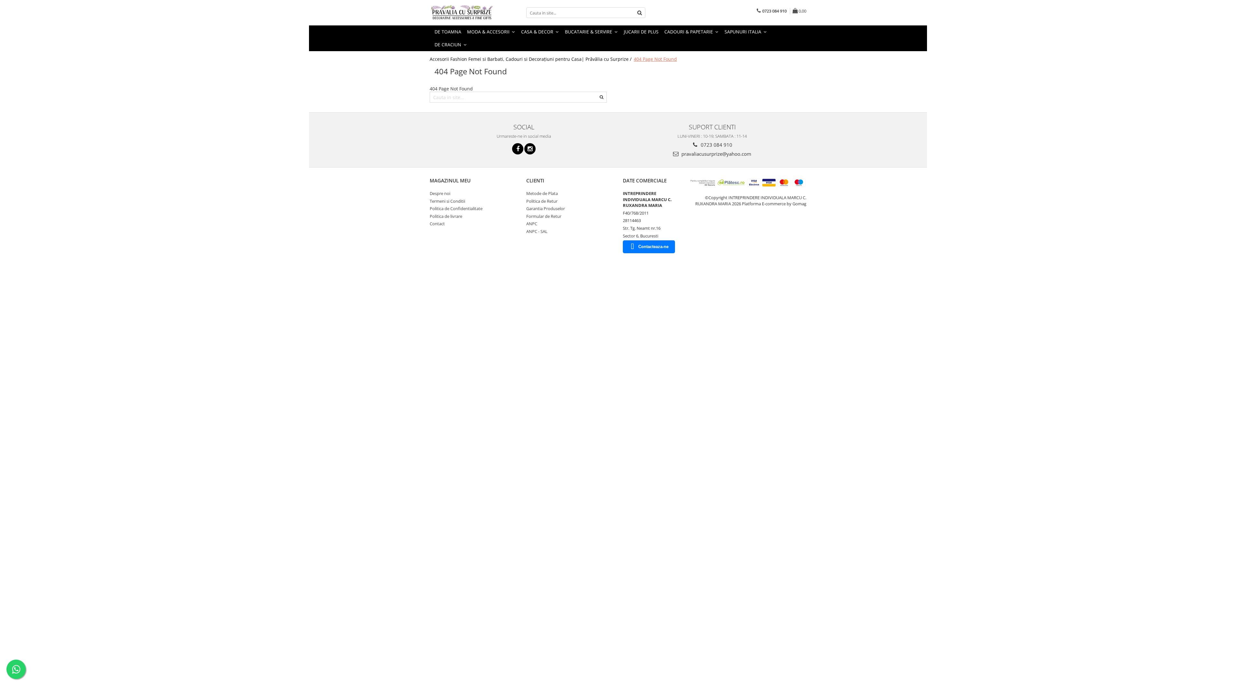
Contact (437, 224)
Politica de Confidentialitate (456, 208)
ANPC (531, 224)
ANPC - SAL (537, 231)
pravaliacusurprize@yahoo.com (715, 154)
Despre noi (440, 193)
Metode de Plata (542, 193)
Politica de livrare (446, 216)
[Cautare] (639, 12)
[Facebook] (517, 148)
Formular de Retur (543, 216)
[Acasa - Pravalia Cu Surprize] (462, 13)
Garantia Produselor (545, 208)
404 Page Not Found (655, 59)
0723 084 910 (715, 145)
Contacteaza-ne (653, 246)
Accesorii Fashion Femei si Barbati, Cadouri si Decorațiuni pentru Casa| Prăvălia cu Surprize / (531, 59)
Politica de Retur (541, 201)
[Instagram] (530, 148)
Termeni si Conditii (447, 201)
